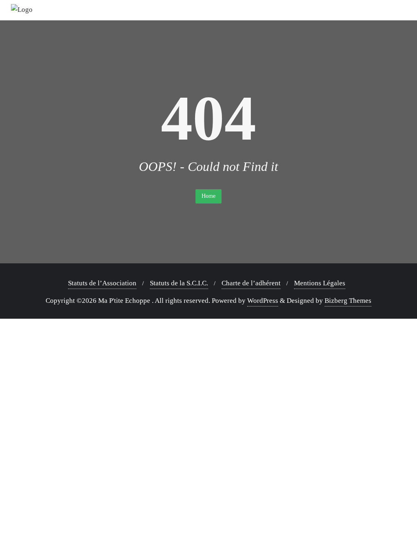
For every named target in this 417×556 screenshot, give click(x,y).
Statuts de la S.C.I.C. (179, 283)
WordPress (262, 300)
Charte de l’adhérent (251, 283)
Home (208, 196)
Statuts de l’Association (102, 283)
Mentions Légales (319, 283)
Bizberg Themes (348, 300)
